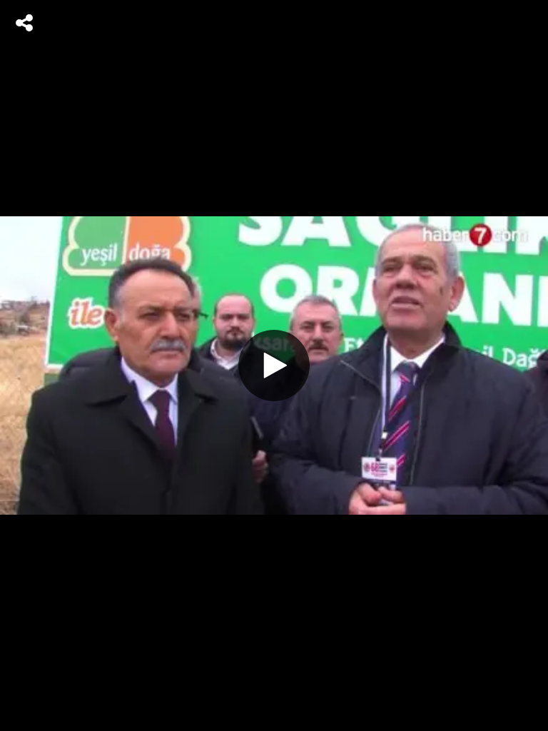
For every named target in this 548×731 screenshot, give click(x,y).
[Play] (274, 365)
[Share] (24, 23)
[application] (274, 365)
